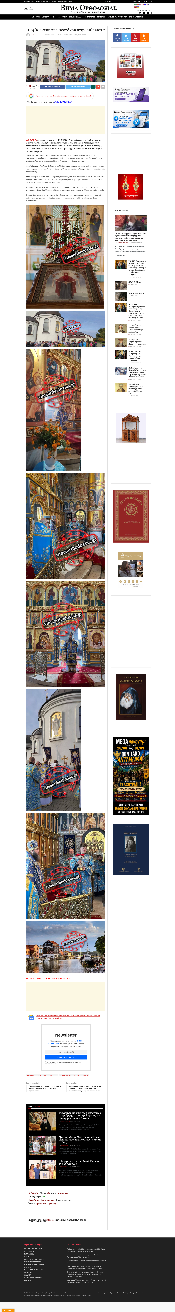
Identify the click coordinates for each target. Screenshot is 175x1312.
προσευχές (41, 1203)
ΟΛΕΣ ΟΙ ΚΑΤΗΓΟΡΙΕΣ (136, 17)
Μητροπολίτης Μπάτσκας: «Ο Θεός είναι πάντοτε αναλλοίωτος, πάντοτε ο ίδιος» (80, 1139)
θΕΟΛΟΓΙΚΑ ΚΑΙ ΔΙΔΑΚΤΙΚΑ (33, 1278)
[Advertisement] (65, 120)
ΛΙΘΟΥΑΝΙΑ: (31, 140)
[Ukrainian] (138, 7)
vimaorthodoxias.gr (34, 1293)
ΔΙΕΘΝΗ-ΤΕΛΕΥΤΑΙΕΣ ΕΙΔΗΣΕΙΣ (67, 35)
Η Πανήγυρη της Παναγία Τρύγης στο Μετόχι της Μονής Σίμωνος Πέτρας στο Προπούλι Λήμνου (137, 372)
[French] (143, 5)
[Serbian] (148, 5)
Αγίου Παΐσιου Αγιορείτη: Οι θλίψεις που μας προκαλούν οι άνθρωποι (135, 355)
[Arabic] (135, 5)
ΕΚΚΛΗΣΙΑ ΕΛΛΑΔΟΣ (75, 17)
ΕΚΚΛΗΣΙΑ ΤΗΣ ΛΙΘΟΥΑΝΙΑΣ (69, 1075)
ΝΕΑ (49, 1193)
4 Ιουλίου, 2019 (133, 396)
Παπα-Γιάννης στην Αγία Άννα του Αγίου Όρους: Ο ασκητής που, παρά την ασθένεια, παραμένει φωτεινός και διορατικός (130, 236)
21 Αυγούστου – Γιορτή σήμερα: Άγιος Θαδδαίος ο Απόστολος (136, 328)
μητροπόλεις (64, 1193)
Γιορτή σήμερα (47, 1200)
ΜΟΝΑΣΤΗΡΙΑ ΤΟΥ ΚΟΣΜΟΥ (117, 17)
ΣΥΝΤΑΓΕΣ (27, 1280)
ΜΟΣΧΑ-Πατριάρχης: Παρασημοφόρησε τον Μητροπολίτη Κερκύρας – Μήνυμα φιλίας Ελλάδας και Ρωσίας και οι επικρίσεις (137, 268)
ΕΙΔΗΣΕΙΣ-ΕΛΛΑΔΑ (30, 1256)
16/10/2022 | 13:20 (49, 35)
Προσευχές (28, 1272)
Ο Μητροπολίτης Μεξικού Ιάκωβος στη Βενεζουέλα (79, 1162)
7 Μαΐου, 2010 (133, 295)
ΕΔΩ (43, 1197)
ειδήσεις (50, 1220)
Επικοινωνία (44, 1)
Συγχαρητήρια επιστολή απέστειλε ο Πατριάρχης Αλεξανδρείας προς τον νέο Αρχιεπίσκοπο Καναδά (80, 1115)
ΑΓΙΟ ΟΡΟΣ (36, 17)
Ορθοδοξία (33, 1193)
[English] (140, 5)
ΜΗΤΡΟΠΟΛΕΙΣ (90, 17)
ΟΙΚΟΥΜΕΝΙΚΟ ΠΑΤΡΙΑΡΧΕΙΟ (34, 1249)
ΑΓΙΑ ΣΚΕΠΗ (31, 1075)
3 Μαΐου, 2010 (133, 284)
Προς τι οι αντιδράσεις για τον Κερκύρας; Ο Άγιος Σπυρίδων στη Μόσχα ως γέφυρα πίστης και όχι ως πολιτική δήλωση (137, 311)
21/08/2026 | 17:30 (75, 1166)
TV (100, 1)
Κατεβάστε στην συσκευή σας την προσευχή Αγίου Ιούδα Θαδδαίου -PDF (136, 388)
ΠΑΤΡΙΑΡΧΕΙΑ (62, 17)
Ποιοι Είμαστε (35, 1)
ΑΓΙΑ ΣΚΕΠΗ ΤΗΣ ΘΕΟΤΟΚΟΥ (47, 1075)
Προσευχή (52, 1203)
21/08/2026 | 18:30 (75, 1145)
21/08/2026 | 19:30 (75, 1121)
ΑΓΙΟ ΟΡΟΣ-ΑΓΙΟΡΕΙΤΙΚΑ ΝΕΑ (34, 1264)
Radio (109, 1)
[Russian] (145, 5)
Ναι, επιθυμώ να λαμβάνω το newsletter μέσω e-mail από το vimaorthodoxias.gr (64, 1063)
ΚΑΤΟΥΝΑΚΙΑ (134, 282)
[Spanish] (135, 7)
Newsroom (36, 35)
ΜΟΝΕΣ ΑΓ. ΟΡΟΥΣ (48, 17)
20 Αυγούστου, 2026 (135, 277)
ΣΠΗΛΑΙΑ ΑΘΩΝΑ (136, 293)
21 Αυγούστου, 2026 (135, 320)
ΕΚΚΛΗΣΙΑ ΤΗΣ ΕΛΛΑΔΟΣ (32, 1262)
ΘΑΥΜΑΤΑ (27, 1275)
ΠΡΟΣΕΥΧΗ (101, 17)
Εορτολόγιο (33, 1200)
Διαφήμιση (27, 1)
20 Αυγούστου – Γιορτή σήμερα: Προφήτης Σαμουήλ (137, 341)
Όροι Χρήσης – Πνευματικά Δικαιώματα (60, 1)
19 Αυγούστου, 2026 (136, 243)
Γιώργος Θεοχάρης (122, 243)
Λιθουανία (84, 1075)
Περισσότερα (121, 255)
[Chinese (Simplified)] (138, 5)
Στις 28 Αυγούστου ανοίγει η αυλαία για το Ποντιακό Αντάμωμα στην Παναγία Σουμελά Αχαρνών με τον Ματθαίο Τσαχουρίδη (85, 1274)
